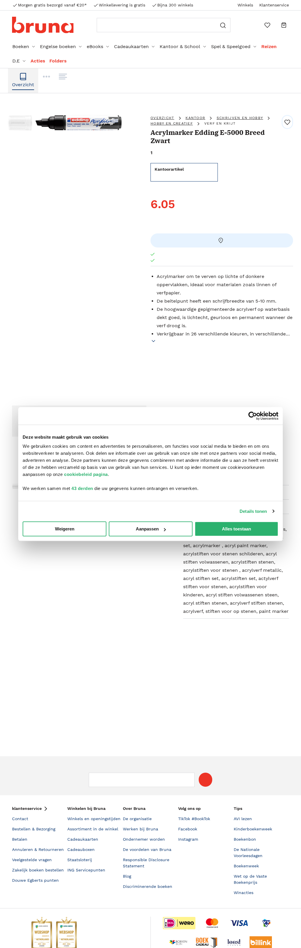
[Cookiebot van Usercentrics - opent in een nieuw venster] (252, 415)
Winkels (245, 5)
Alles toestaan (236, 528)
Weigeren (64, 528)
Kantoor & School (180, 46)
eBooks (95, 46)
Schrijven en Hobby (240, 118)
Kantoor (195, 118)
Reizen (269, 46)
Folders (58, 61)
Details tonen (253, 511)
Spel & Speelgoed (230, 46)
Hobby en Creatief (171, 123)
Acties (38, 61)
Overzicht (162, 118)
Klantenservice (274, 5)
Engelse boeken (58, 46)
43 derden (82, 488)
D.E (16, 61)
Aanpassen (147, 528)
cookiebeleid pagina (86, 474)
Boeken (20, 46)
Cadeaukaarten (131, 46)
